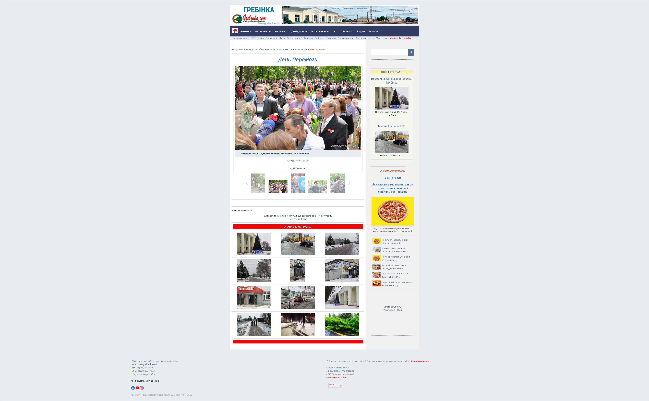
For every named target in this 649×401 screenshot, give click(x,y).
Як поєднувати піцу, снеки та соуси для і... (396, 258)
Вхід (305, 218)
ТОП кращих (257, 37)
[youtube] (137, 389)
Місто (282, 37)
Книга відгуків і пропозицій (341, 370)
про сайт (150, 374)
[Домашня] (234, 32)
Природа (331, 37)
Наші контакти (140, 361)
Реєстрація (295, 218)
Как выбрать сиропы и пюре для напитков (394, 267)
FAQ (329, 374)
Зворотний (141, 370)
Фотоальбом (257, 49)
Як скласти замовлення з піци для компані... (395, 241)
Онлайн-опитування (338, 367)
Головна (243, 49)
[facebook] (133, 389)
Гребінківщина (346, 37)
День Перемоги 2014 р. (295, 49)
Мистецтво (382, 37)
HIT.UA (331, 384)
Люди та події (294, 37)
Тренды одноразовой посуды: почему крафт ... (395, 250)
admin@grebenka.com (146, 364)
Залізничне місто (365, 37)
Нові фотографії (240, 37)
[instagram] (142, 389)
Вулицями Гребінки (314, 37)
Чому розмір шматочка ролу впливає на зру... (397, 283)
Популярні (271, 37)
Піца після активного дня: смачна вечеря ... (395, 275)
